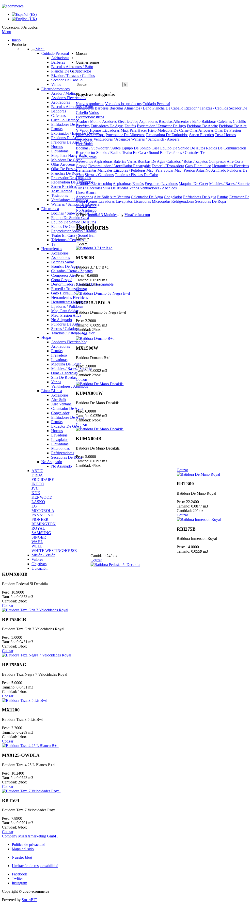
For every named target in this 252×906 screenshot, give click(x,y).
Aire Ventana (61, 404)
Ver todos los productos (123, 104)
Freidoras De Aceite (66, 138)
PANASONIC (43, 515)
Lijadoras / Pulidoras (67, 306)
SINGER (39, 537)
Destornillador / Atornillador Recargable (119, 166)
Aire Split (58, 400)
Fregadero (59, 355)
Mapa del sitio (23, 849)
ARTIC (37, 471)
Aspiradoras (60, 102)
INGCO (38, 484)
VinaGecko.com (137, 215)
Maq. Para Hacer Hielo (69, 155)
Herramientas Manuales (69, 302)
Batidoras (58, 111)
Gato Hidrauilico (64, 293)
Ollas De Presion (64, 169)
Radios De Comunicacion (71, 226)
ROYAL (38, 528)
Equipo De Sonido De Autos (73, 222)
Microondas (60, 448)
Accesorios (59, 253)
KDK (36, 493)
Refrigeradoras (62, 453)
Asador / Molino (64, 93)
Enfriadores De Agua (67, 124)
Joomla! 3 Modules (102, 215)
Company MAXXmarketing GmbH (30, 836)
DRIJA (37, 475)
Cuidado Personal (55, 53)
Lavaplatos (59, 439)
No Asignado (61, 320)
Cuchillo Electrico (65, 120)
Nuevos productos (90, 104)
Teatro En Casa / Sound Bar (73, 235)
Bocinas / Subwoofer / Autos (73, 213)
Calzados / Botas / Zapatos (72, 271)
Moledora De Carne (66, 160)
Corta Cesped (61, 280)
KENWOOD (42, 497)
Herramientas (51, 249)
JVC (35, 488)
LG (34, 506)
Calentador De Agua (67, 408)
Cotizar (81, 289)
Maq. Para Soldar (64, 311)
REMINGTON (44, 524)
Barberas (58, 62)
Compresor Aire (63, 275)
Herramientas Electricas (69, 297)
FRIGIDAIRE (43, 479)
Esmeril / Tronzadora (67, 289)
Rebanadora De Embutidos (72, 182)
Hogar (46, 337)
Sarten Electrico (63, 186)
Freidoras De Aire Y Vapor (72, 142)
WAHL (37, 542)
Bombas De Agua (65, 266)
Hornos (57, 147)
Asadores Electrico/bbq (69, 98)
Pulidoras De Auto (65, 324)
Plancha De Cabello (66, 71)
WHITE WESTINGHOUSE (54, 550)
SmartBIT (29, 900)
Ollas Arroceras (63, 164)
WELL (37, 546)
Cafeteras (58, 115)
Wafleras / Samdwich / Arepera (75, 204)
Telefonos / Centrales (67, 240)
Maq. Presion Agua (66, 315)
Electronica (50, 209)
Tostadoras (59, 195)
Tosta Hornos (61, 191)
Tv (53, 244)
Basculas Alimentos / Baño (72, 107)
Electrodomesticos (55, 89)
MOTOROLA (43, 510)
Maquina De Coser (66, 364)
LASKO (38, 502)
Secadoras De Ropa (66, 457)
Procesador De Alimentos (71, 178)
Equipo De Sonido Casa (70, 218)
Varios (56, 84)
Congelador (60, 413)
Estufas (57, 129)
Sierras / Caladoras (65, 328)
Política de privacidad (28, 844)
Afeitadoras (60, 58)
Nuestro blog (22, 857)
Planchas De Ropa (65, 173)
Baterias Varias (62, 262)
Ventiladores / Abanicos (69, 200)
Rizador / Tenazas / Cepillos (206, 108)
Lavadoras (59, 360)
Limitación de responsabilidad (35, 866)
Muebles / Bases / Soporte (71, 368)
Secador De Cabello (66, 80)
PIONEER (40, 519)
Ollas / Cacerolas (64, 373)
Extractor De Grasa (66, 426)
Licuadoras (59, 151)
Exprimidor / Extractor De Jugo (161, 126)
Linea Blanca (51, 391)
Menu (6, 32)
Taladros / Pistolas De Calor (72, 333)
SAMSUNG (41, 533)
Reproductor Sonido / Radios (73, 231)
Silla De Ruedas (63, 377)
